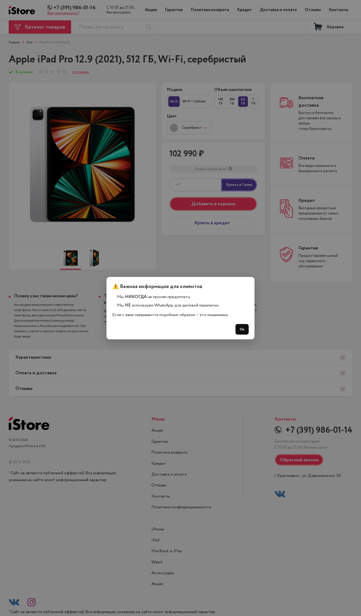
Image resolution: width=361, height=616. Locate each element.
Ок (242, 329)
